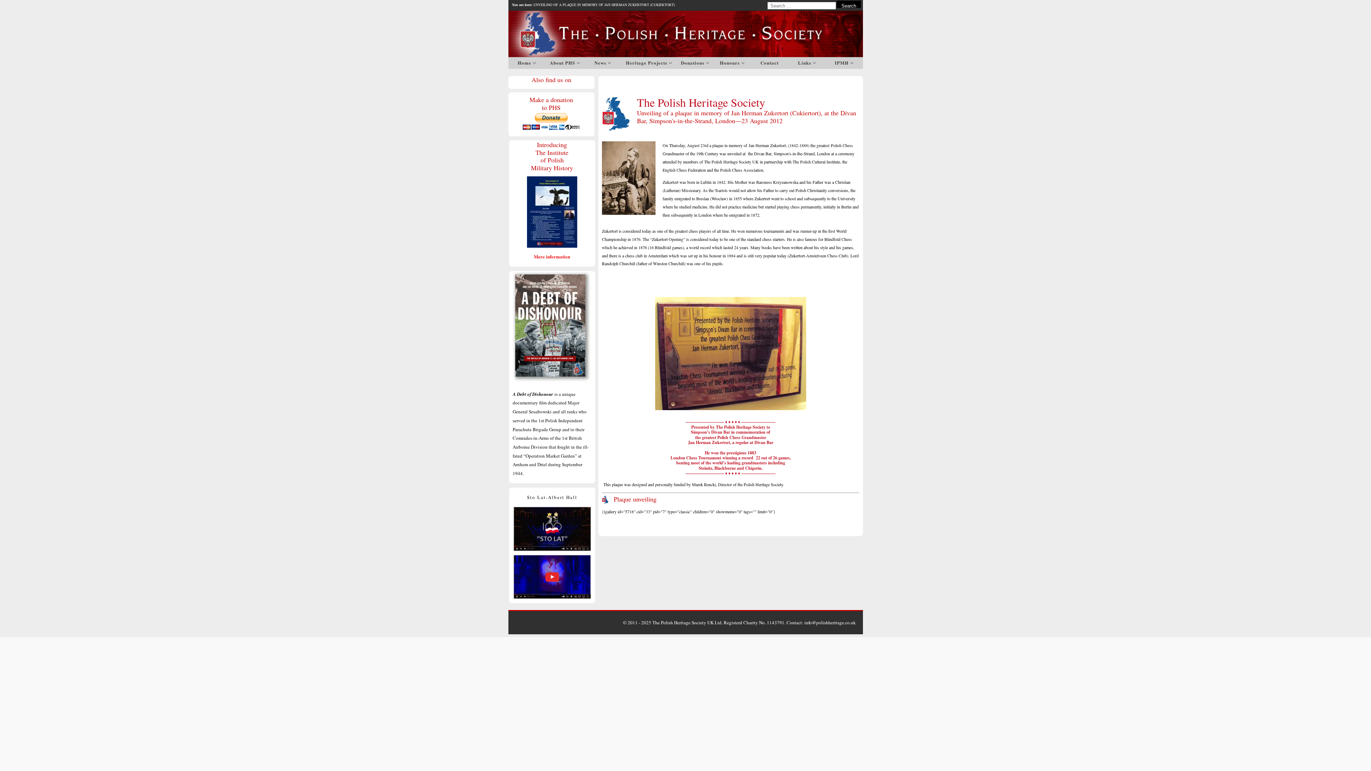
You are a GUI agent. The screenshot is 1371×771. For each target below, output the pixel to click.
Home (524, 62)
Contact (769, 62)
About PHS (562, 62)
